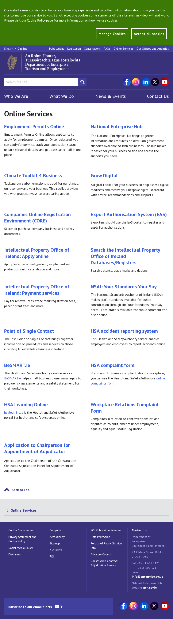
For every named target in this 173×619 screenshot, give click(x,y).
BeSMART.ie (17, 365)
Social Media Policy (20, 548)
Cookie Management (21, 530)
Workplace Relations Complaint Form (125, 407)
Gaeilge (22, 48)
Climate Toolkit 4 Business (33, 175)
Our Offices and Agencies (153, 48)
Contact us (139, 530)
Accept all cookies (149, 33)
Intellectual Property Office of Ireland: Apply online (36, 253)
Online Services (123, 48)
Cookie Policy (36, 20)
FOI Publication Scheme (106, 530)
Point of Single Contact (29, 331)
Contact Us (158, 96)
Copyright (56, 530)
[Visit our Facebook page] (126, 82)
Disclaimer (15, 554)
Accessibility (57, 537)
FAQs (107, 48)
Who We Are (16, 96)
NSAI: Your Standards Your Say (124, 286)
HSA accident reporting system (124, 331)
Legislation (74, 48)
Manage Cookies (112, 33)
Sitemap (55, 543)
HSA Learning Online (26, 404)
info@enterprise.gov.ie (147, 576)
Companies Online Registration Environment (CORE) (37, 217)
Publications (56, 48)
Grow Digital (104, 175)
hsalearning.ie (13, 412)
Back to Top (20, 490)
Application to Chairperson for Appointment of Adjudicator (37, 448)
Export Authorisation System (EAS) (129, 214)
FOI (52, 556)
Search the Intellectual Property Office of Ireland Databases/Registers (125, 256)
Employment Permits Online (34, 126)
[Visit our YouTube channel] (164, 82)
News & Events (110, 96)
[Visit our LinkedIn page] (145, 82)
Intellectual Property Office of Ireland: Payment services (36, 289)
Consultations (92, 48)
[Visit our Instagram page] (136, 82)
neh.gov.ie (150, 587)
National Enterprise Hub (117, 126)
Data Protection (100, 537)
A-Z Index (56, 550)
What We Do (61, 96)
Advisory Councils (102, 554)
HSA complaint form (112, 365)
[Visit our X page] (155, 82)
